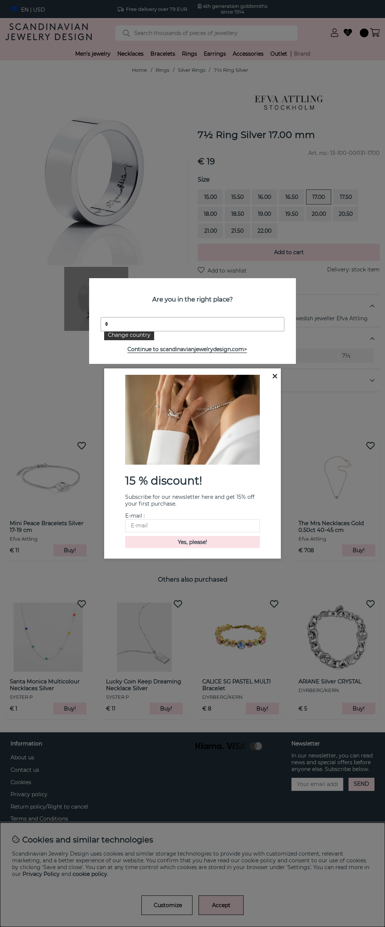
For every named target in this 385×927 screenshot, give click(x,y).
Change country (129, 335)
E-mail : (135, 515)
